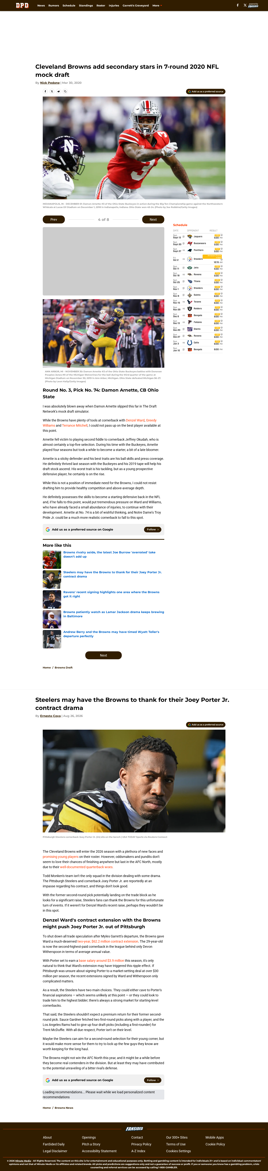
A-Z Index (138, 1151)
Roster (101, 5)
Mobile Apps (215, 1137)
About (47, 1137)
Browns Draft (64, 667)
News (41, 5)
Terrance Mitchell (74, 425)
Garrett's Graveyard (136, 5)
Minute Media (23, 1160)
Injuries (114, 5)
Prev (53, 219)
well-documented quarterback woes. (86, 867)
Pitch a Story (91, 1144)
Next (153, 219)
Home (47, 667)
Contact (137, 1137)
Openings (89, 1137)
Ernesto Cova (50, 716)
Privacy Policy (141, 1144)
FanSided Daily (54, 1144)
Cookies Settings (178, 1151)
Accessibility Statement (99, 1151)
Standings (86, 5)
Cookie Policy (215, 1144)
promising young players (60, 857)
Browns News (64, 1107)
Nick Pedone (50, 83)
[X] (245, 5)
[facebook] (238, 5)
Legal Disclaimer (55, 1151)
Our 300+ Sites (177, 1137)
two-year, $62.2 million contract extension (107, 941)
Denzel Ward (135, 420)
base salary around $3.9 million (101, 960)
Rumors (53, 5)
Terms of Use (176, 1144)
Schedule (69, 5)
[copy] (65, 91)
